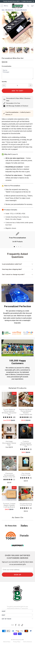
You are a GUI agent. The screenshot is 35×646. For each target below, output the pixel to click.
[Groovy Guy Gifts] (17, 6)
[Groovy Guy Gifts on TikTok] (22, 625)
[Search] (28, 6)
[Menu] (1, 6)
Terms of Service (27, 641)
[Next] (31, 27)
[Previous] (3, 27)
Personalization (6, 66)
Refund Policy (6, 641)
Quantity (4, 81)
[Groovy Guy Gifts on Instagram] (19, 625)
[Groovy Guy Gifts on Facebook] (15, 625)
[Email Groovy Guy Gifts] (12, 625)
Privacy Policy (16, 641)
